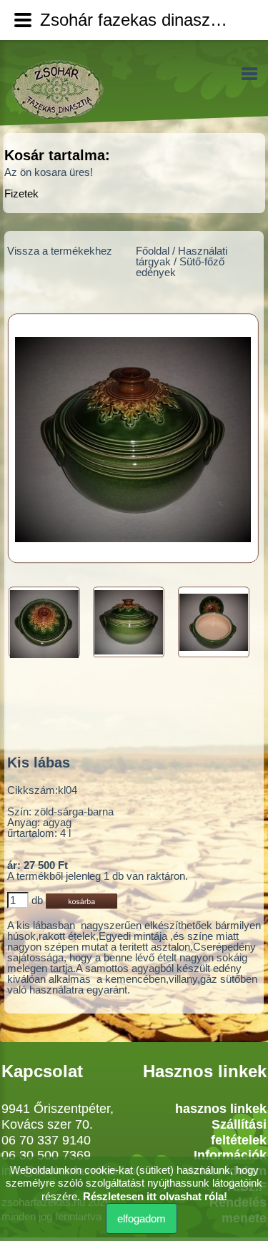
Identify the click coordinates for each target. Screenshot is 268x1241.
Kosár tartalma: (57, 155)
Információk (230, 1155)
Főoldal (152, 251)
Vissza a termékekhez (59, 251)
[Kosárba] (82, 900)
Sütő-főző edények (180, 266)
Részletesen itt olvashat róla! (155, 1196)
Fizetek (21, 193)
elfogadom (141, 1218)
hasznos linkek (221, 1109)
